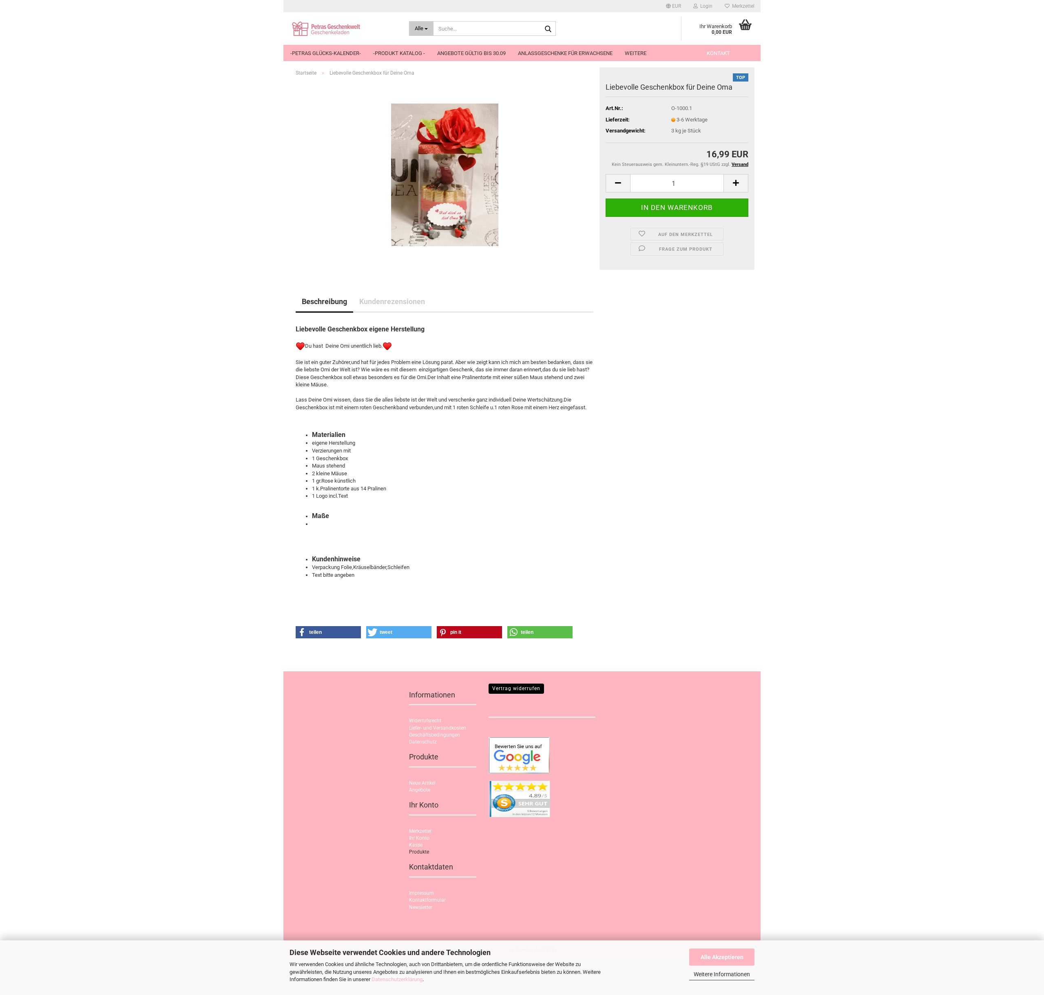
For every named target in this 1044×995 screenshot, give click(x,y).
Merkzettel (742, 6)
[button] (673, 6)
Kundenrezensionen (392, 301)
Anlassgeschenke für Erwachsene (565, 53)
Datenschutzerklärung (397, 979)
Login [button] (705, 6)
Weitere (635, 53)
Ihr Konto (419, 838)
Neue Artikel (422, 783)
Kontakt (718, 53)
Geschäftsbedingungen (434, 735)
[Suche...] (548, 29)
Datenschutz (423, 742)
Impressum (421, 893)
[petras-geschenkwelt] (343, 28)
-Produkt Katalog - (399, 53)
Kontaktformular (427, 900)
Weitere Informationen (722, 974)
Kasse (415, 845)
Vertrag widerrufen (516, 688)
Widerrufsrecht (425, 721)
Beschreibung (324, 301)
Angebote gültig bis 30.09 (471, 53)
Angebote (419, 790)
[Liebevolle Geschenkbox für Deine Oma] (444, 174)
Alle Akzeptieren (722, 957)
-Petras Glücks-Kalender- (325, 53)
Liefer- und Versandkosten (437, 728)
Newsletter (420, 907)
